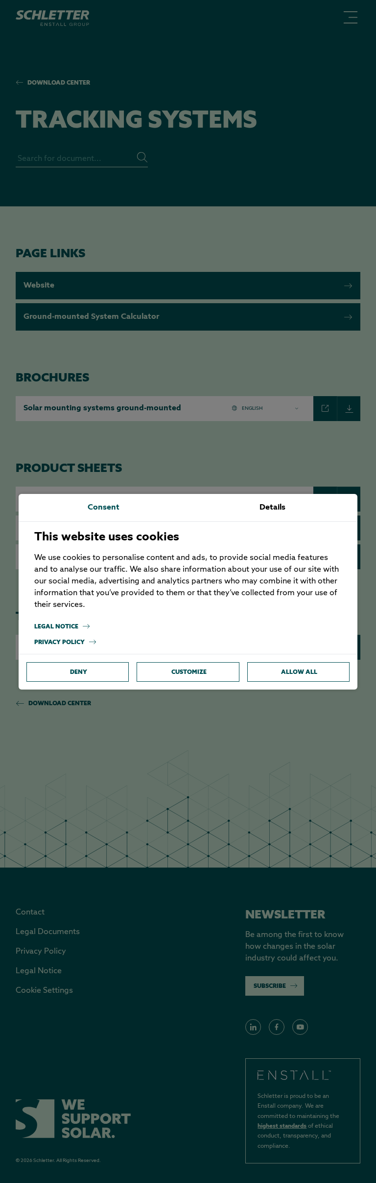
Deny (78, 671)
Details (272, 508)
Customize (189, 671)
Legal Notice (56, 626)
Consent (103, 508)
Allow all (299, 671)
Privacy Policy (59, 642)
